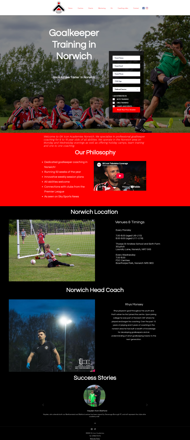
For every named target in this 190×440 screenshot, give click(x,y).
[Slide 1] (95, 423)
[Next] (146, 405)
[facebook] (147, 8)
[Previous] (43, 405)
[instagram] (143, 8)
